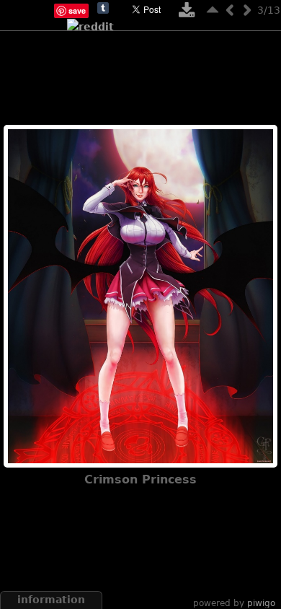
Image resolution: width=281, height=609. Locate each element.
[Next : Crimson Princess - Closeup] (247, 9)
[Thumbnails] (212, 9)
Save (77, 10)
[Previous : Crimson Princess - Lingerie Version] (229, 9)
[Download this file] (186, 13)
